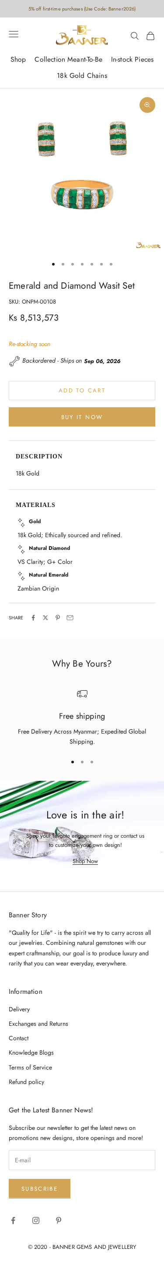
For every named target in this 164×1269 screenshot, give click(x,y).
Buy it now (82, 417)
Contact (18, 1038)
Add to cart (82, 390)
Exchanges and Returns (38, 1023)
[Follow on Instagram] (35, 1220)
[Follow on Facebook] (13, 1220)
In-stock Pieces (132, 59)
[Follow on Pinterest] (58, 1220)
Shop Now (85, 861)
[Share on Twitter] (45, 617)
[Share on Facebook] (33, 617)
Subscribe (39, 1189)
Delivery (19, 1009)
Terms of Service (30, 1067)
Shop (18, 59)
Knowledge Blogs (31, 1052)
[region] (82, 718)
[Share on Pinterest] (57, 617)
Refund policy (26, 1081)
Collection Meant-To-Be (68, 59)
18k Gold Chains (82, 75)
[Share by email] (69, 617)
